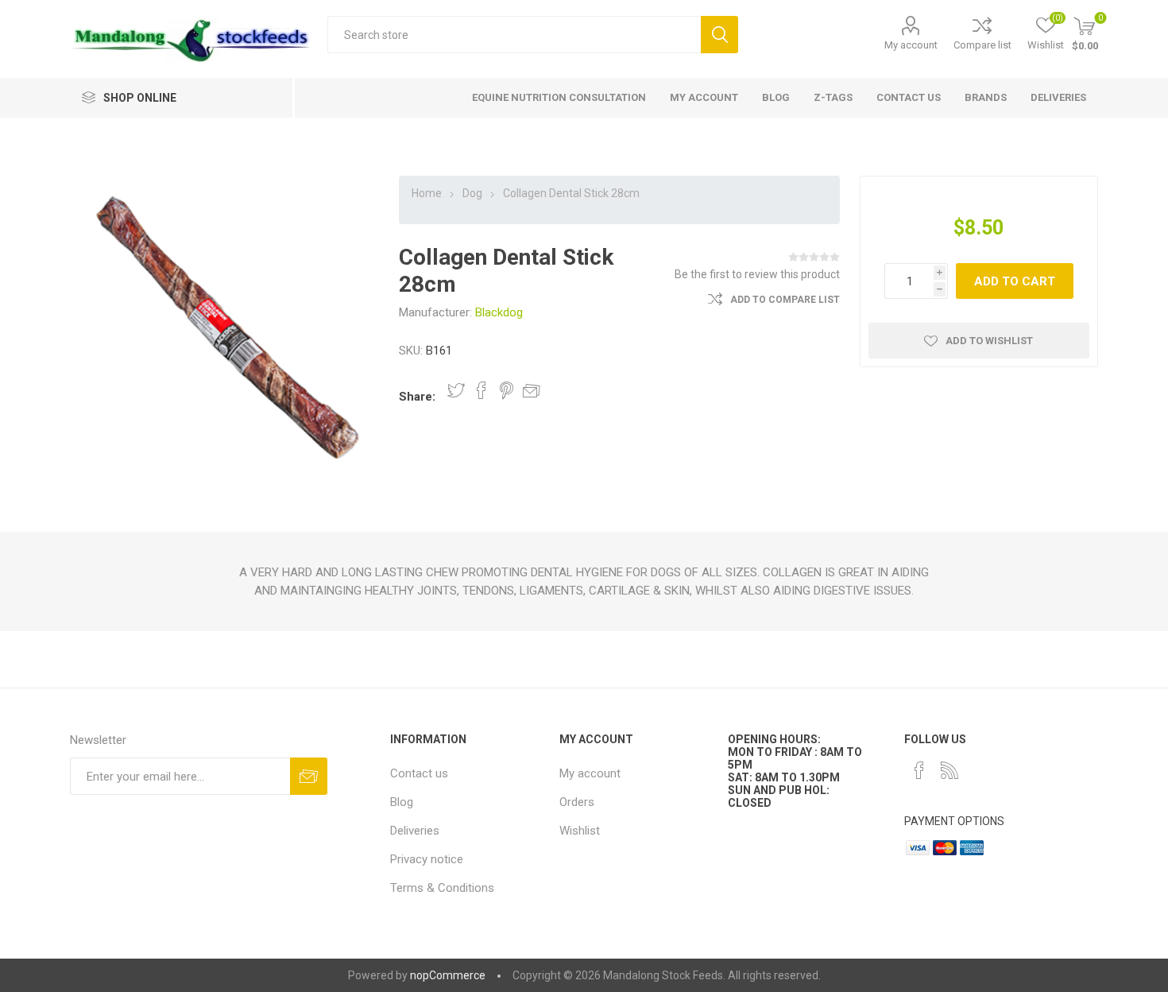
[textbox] (514, 34)
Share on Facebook (481, 390)
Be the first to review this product (757, 274)
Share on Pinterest (506, 390)
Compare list (982, 45)
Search (719, 34)
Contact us (419, 773)
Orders (576, 802)
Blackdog (499, 312)
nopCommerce (447, 975)
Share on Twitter (456, 390)
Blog (401, 802)
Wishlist (579, 830)
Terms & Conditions (442, 888)
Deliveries (414, 830)
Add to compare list (785, 299)
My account (911, 45)
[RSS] (949, 770)
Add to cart (1014, 281)
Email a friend (531, 390)
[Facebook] (919, 770)
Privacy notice (426, 859)
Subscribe (308, 776)
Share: (417, 396)
